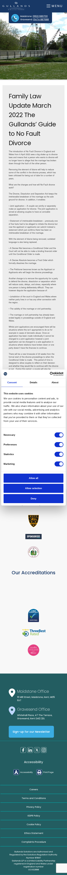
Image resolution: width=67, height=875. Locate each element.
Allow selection (33, 488)
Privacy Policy (33, 807)
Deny (33, 498)
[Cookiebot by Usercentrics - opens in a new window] (49, 374)
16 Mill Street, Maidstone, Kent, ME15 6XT (36, 699)
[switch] (59, 444)
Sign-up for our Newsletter (31, 732)
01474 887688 (41, 19)
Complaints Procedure (34, 841)
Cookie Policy (34, 824)
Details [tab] (33, 382)
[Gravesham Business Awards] (33, 536)
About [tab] (55, 382)
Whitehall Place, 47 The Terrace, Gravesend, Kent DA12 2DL (34, 717)
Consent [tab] (12, 382)
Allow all (33, 478)
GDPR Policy (33, 815)
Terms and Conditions (34, 798)
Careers (33, 789)
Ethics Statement (33, 833)
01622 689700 (40, 16)
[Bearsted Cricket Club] (33, 552)
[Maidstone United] (33, 521)
